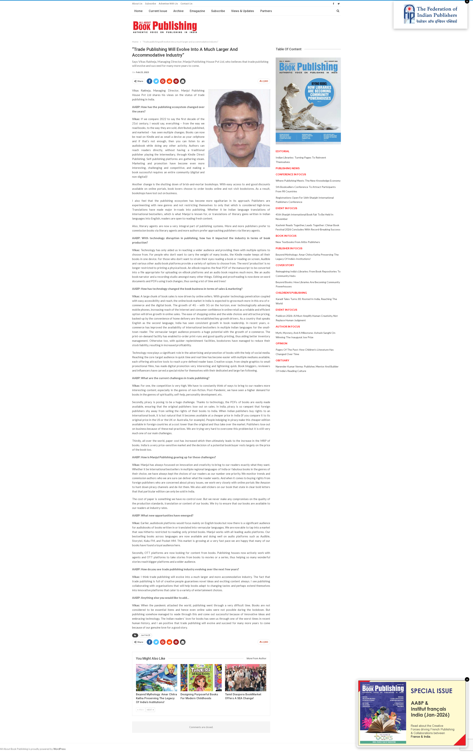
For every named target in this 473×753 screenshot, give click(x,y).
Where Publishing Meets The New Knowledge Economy (308, 180)
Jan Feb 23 (145, 635)
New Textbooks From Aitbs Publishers (298, 242)
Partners (266, 11)
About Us (137, 3)
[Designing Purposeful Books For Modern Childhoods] (201, 677)
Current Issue (158, 11)
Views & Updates (242, 11)
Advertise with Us (168, 3)
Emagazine (197, 11)
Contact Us (186, 3)
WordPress (59, 748)
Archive (178, 11)
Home (138, 11)
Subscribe (150, 3)
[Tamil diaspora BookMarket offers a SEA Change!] (245, 677)
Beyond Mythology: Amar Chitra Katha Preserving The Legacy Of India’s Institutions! (156, 698)
